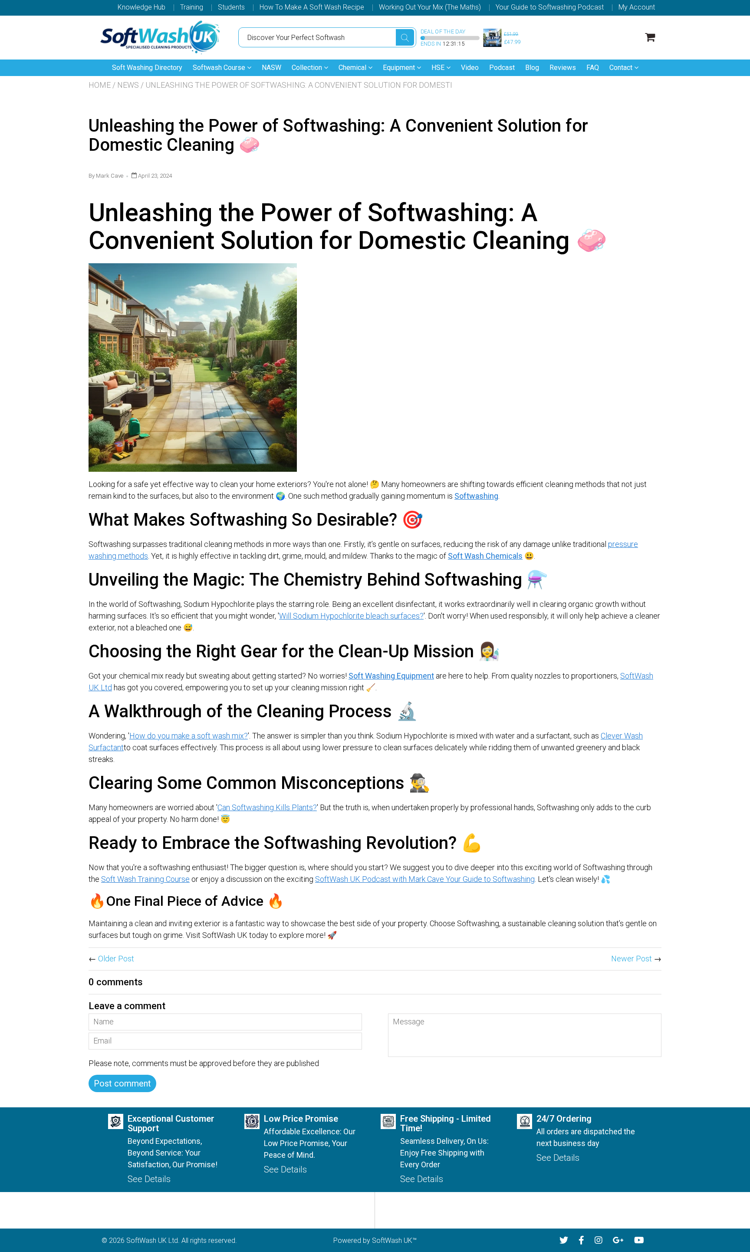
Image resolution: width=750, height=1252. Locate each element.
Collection (308, 67)
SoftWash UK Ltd (152, 1240)
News (128, 84)
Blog (532, 67)
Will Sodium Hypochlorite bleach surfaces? (351, 615)
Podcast (502, 67)
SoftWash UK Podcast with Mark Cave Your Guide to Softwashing (425, 879)
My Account (636, 7)
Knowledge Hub (141, 7)
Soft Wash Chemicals (485, 555)
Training (191, 7)
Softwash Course (220, 67)
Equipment (400, 67)
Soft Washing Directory (147, 67)
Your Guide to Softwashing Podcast (550, 7)
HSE (438, 67)
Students (231, 7)
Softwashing (476, 495)
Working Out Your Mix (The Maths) (430, 7)
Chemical (353, 67)
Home (100, 84)
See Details (149, 1179)
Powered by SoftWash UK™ (375, 1240)
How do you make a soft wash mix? (188, 735)
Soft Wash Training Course (145, 879)
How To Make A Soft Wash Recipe (312, 7)
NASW (271, 67)
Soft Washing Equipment (391, 675)
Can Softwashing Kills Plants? (267, 807)
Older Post (116, 958)
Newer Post (631, 958)
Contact (621, 67)
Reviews (562, 67)
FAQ (592, 67)
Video (470, 67)
